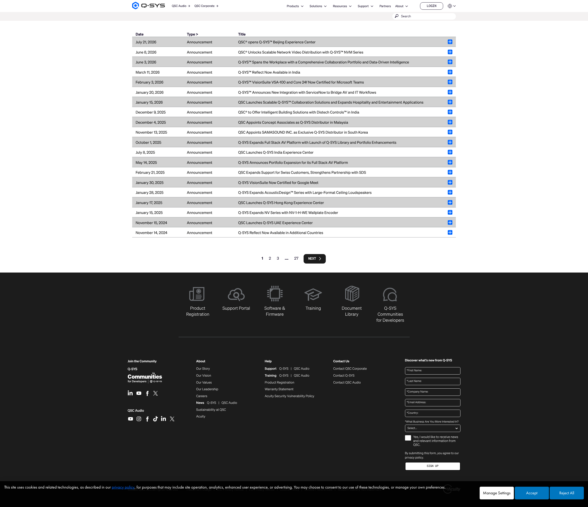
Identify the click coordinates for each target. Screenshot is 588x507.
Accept (531, 493)
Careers (201, 396)
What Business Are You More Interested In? (432, 421)
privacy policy (414, 457)
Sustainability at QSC (211, 410)
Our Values (204, 382)
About (399, 6)
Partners (385, 6)
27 (296, 258)
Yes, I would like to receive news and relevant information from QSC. (435, 441)
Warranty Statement (279, 389)
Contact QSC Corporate (350, 368)
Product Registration (279, 382)
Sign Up (432, 466)
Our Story (203, 368)
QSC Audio (136, 412)
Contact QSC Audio (347, 382)
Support (363, 6)
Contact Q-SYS (343, 375)
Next (312, 258)
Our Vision (203, 375)
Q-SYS (132, 369)
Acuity (200, 416)
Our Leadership (207, 389)
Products (293, 6)
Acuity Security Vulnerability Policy (289, 396)
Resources (340, 6)
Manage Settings (496, 493)
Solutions (316, 6)
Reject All (566, 493)
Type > (192, 34)
